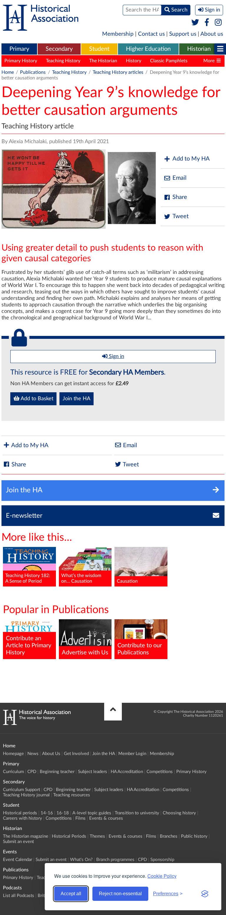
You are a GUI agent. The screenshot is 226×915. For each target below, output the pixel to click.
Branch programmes (115, 859)
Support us (182, 34)
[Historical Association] (40, 27)
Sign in (115, 356)
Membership (118, 34)
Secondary (59, 49)
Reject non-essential (120, 893)
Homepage (13, 753)
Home (7, 72)
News (33, 753)
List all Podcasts (18, 895)
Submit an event (18, 841)
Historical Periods (69, 836)
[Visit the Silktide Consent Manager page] (205, 894)
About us (211, 34)
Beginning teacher (57, 771)
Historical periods (20, 813)
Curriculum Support (21, 789)
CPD (31, 771)
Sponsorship (162, 859)
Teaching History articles (118, 72)
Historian (199, 49)
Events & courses (106, 818)
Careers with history (22, 818)
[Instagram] (218, 23)
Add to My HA (191, 159)
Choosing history (179, 813)
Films (80, 818)
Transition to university (137, 813)
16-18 (62, 813)
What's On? (81, 859)
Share (179, 197)
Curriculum (13, 771)
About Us (51, 753)
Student (99, 49)
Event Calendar (17, 859)
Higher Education (148, 49)
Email (179, 178)
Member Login (132, 753)
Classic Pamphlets (168, 60)
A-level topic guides (91, 813)
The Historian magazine (25, 836)
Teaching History (63, 60)
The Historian (103, 60)
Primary (19, 49)
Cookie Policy (162, 875)
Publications (33, 72)
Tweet (180, 216)
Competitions (160, 771)
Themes (97, 836)
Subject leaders (92, 771)
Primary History (20, 60)
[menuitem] (19, 49)
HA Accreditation (127, 771)
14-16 (47, 813)
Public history (194, 836)
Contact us (151, 34)
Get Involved (76, 753)
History (133, 60)
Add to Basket (36, 398)
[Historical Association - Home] (37, 723)
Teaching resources (71, 795)
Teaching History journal (26, 795)
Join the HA (76, 398)
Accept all (71, 893)
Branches (168, 836)
